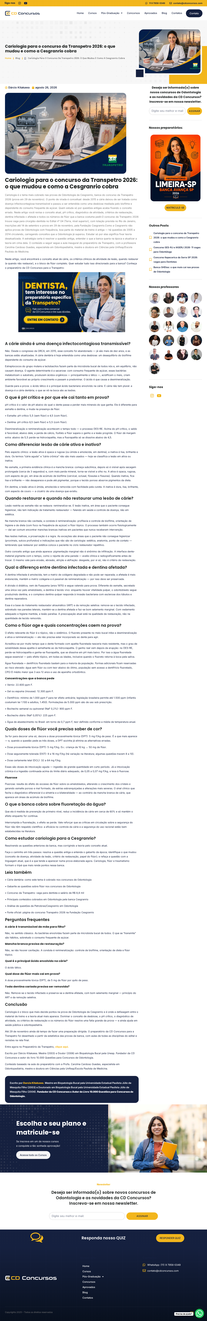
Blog (164, 13)
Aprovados (150, 13)
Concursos (133, 13)
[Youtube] (25, 3)
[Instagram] (19, 3)
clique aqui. (62, 1046)
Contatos (177, 13)
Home (80, 13)
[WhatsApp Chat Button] (199, 1313)
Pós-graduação (110, 13)
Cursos (92, 13)
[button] (175, 203)
